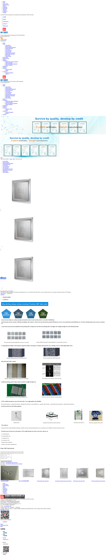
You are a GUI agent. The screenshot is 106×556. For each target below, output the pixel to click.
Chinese (4, 114)
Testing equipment (9, 65)
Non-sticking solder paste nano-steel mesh (14, 463)
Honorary (5, 9)
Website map (5, 25)
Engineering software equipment (11, 61)
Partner (6, 70)
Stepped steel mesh (9, 48)
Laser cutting (5, 3)
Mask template (8, 56)
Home (4, 1)
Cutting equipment (9, 62)
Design (4, 5)
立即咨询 (2, 294)
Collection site (5, 21)
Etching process (6, 4)
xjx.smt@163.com (7, 506)
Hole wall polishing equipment (11, 63)
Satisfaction (5, 8)
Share (7, 525)
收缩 (1, 526)
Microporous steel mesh (10, 53)
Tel (1, 525)
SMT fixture (7, 55)
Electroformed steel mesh (10, 52)
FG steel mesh (8, 51)
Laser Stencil (7, 49)
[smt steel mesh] (4, 33)
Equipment (5, 7)
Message (7, 73)
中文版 (4, 12)
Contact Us (5, 11)
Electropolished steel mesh (10, 47)
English (4, 19)
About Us (5, 10)
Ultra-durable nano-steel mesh (11, 462)
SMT (4, 2)
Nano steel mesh (8, 50)
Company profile (8, 69)
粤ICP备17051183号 (4, 509)
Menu (1, 524)
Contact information (9, 72)
